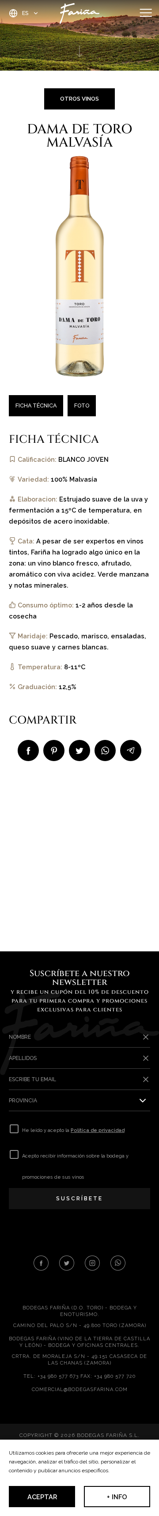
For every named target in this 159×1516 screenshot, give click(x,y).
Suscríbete (79, 1198)
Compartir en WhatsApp (105, 750)
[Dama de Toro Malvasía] (79, 265)
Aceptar (42, 1497)
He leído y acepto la (73, 1130)
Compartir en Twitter (79, 750)
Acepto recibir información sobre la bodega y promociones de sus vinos (75, 1166)
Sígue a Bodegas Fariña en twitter (66, 1263)
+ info (117, 1497)
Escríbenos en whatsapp (118, 1263)
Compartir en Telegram (130, 750)
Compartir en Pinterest (53, 750)
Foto (81, 405)
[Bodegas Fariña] (79, 13)
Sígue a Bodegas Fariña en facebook (41, 1263)
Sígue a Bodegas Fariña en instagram (92, 1263)
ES (25, 13)
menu (145, 13)
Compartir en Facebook (28, 750)
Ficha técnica (36, 405)
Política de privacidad (98, 1130)
